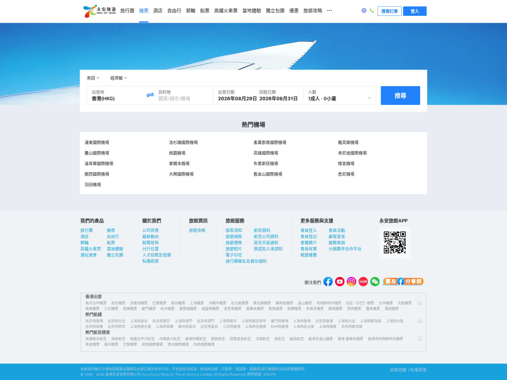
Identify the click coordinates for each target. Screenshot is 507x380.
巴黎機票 (159, 303)
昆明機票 (354, 308)
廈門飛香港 (279, 321)
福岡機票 (392, 308)
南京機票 (118, 303)
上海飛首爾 (164, 326)
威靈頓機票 (210, 308)
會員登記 (308, 236)
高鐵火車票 (90, 248)
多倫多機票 (315, 308)
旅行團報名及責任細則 (246, 260)
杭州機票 (167, 308)
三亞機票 (111, 308)
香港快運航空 (195, 339)
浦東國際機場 (96, 142)
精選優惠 (308, 254)
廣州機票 (111, 344)
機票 (111, 230)
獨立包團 (115, 254)
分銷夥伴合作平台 (345, 248)
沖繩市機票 (217, 303)
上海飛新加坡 (370, 321)
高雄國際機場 (266, 152)
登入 (415, 10)
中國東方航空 (169, 339)
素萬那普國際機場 (270, 142)
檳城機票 (335, 308)
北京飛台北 (116, 321)
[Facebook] (328, 282)
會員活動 (337, 230)
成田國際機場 (152, 344)
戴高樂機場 (348, 142)
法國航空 (263, 339)
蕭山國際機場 (96, 152)
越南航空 (297, 339)
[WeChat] (375, 282)
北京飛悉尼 (116, 326)
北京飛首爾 (94, 326)
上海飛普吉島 (140, 326)
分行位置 (150, 248)
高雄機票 (92, 308)
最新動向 (150, 236)
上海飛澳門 (183, 321)
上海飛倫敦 (328, 326)
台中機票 (386, 303)
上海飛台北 (346, 321)
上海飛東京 (228, 321)
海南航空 (118, 339)
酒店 (84, 236)
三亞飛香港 (231, 326)
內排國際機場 (203, 344)
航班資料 (262, 230)
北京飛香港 (324, 321)
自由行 (113, 236)
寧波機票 (92, 344)
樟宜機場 (346, 163)
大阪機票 (405, 303)
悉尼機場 (346, 173)
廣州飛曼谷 (187, 326)
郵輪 (84, 242)
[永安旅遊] (99, 11)
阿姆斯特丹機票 (329, 303)
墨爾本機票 (255, 308)
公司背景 (150, 230)
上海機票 (197, 303)
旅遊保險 (234, 236)
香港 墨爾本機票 (350, 339)
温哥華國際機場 (98, 163)
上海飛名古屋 (303, 326)
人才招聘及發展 (156, 254)
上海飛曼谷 (139, 321)
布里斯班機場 (266, 163)
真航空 (279, 339)
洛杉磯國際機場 (183, 142)
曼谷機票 (178, 303)
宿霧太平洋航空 (142, 339)
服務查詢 (337, 242)
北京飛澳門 (205, 321)
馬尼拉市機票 (96, 303)
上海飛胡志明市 (253, 321)
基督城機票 (188, 308)
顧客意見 (337, 236)
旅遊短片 (234, 248)
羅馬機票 (373, 308)
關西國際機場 (96, 173)
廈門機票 (149, 308)
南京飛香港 (94, 321)
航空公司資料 (266, 236)
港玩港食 (88, 254)
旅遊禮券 (234, 242)
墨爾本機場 (179, 163)
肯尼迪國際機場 (352, 152)
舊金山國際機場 (268, 173)
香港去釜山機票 (320, 339)
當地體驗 (115, 248)
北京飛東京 (161, 321)
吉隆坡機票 (139, 303)
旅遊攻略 (197, 230)
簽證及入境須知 (268, 248)
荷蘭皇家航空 (240, 339)
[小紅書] (363, 282)
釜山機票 (305, 303)
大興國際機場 (181, 173)
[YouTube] (339, 282)
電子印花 (234, 254)
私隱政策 (150, 260)
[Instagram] (351, 282)
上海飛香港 (302, 321)
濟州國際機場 (178, 344)
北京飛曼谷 (209, 326)
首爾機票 (294, 308)
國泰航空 (218, 339)
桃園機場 (177, 152)
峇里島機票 (232, 308)
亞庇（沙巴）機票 (360, 303)
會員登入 (308, 230)
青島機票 (275, 308)
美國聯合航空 (96, 339)
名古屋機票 (240, 303)
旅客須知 (234, 230)
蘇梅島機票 (284, 303)
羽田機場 (92, 184)
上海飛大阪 (394, 321)
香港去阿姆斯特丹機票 (385, 339)
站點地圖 (398, 369)
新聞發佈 (150, 242)
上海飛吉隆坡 (255, 326)
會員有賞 (308, 248)
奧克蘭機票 (262, 303)
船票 (111, 242)
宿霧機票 (130, 308)
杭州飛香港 (279, 326)
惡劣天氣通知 (266, 242)
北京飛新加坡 (351, 326)
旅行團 (86, 230)
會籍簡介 (308, 242)
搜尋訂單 (389, 10)
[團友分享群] (403, 282)
